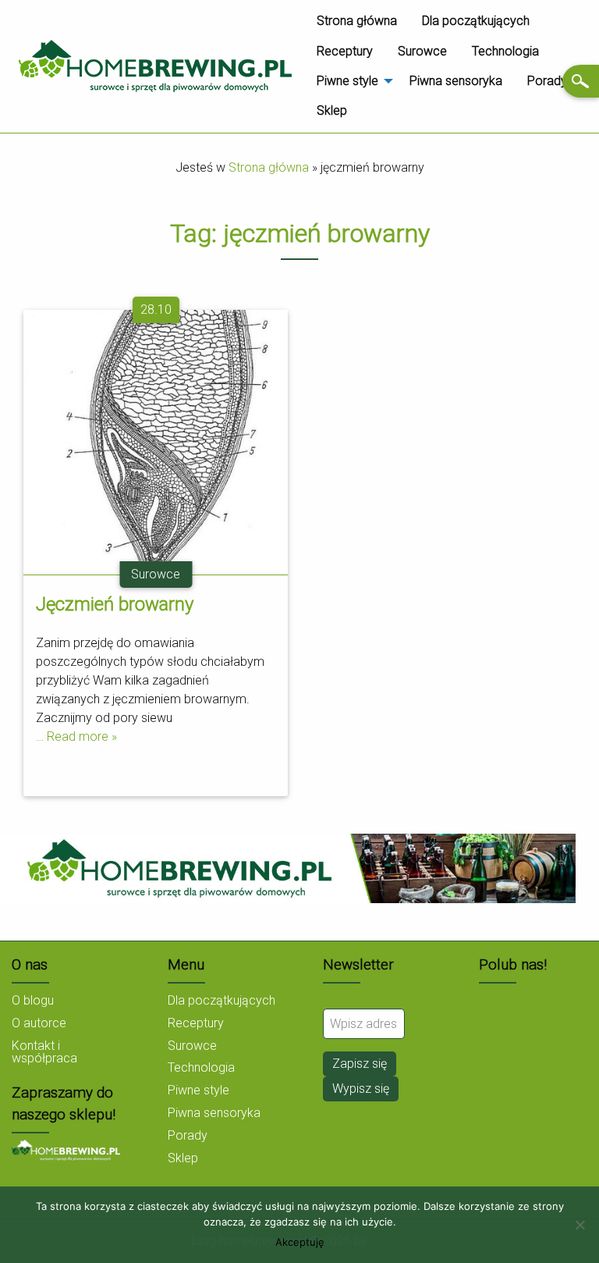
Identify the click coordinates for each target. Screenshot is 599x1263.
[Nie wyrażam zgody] (579, 1225)
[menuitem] (356, 21)
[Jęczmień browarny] (155, 440)
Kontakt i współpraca (44, 1052)
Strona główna (357, 20)
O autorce (39, 1023)
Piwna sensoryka (455, 80)
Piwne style (347, 80)
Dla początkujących (476, 20)
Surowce (422, 51)
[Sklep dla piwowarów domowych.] (66, 1149)
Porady (547, 80)
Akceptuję (299, 1242)
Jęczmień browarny (114, 604)
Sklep (332, 110)
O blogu (33, 1000)
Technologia (505, 51)
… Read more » (76, 736)
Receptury (345, 51)
